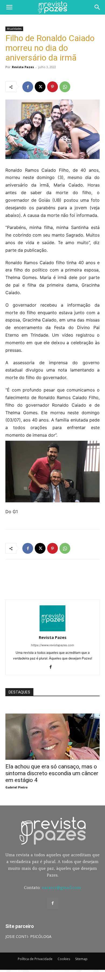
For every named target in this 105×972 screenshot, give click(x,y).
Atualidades (14, 29)
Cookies (64, 959)
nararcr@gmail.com (61, 887)
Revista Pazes (23, 67)
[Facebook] (27, 86)
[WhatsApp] (65, 86)
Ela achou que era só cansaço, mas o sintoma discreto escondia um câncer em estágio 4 (51, 773)
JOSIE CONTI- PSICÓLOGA (28, 936)
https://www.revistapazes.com (52, 645)
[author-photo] (52, 630)
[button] (9, 7)
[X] (40, 86)
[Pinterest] (52, 86)
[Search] (97, 7)
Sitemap (81, 959)
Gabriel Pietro (16, 787)
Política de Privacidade (35, 959)
